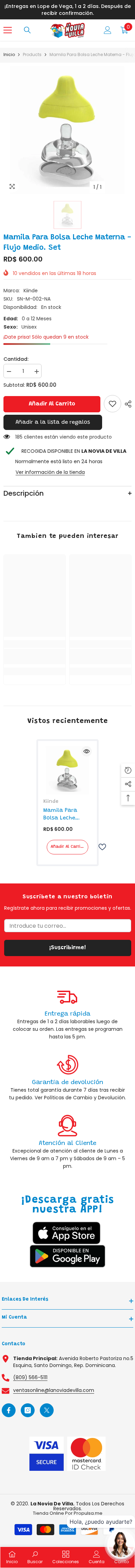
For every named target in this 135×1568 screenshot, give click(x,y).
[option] (67, 130)
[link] (112, 403)
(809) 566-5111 (30, 1377)
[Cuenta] (107, 30)
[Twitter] (47, 1410)
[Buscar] (27, 30)
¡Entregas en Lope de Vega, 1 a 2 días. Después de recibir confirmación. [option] (67, 10)
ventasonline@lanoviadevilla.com (53, 1390)
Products (32, 54)
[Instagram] (28, 1410)
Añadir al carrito (52, 404)
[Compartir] (126, 404)
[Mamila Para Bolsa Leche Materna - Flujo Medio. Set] (67, 770)
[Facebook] (9, 1410)
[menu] (7, 30)
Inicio (9, 54)
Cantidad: (15, 359)
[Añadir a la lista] (99, 847)
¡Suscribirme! (67, 948)
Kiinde (31, 290)
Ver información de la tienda (50, 472)
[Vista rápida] (86, 751)
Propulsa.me (88, 1513)
